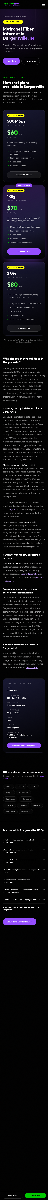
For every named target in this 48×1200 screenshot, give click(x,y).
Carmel (8, 786)
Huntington (10, 799)
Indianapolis (26, 799)
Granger (9, 792)
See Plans (11, 61)
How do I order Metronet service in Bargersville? (17, 881)
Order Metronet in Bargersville (24, 745)
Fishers (21, 786)
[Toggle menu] (43, 4)
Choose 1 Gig (24, 251)
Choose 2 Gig (24, 328)
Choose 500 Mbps (24, 175)
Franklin (33, 786)
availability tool (9, 509)
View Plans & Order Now (18, 921)
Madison (36, 805)
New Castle (10, 812)
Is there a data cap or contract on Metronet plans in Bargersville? (20, 891)
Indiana (12, 16)
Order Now (30, 61)
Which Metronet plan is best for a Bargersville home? (21, 871)
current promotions (31, 574)
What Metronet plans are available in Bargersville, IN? (18, 851)
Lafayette (9, 805)
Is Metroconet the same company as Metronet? (22, 900)
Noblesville (25, 812)
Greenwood (23, 792)
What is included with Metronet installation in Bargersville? (21, 908)
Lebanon (23, 805)
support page (32, 667)
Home (5, 16)
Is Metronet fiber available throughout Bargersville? (18, 841)
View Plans (12, 1196)
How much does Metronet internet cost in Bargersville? (19, 861)
